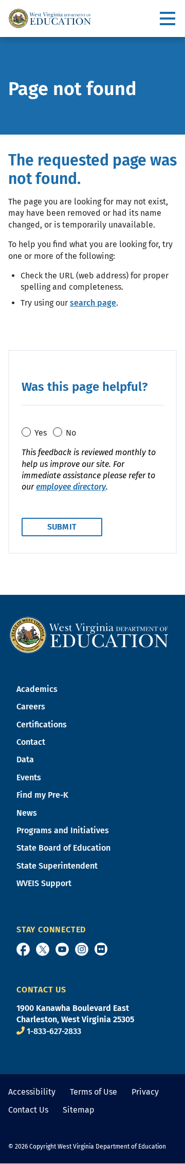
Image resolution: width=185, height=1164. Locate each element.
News (26, 813)
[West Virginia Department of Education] (49, 18)
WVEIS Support (43, 883)
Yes (40, 433)
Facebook (23, 949)
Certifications (41, 724)
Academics (37, 689)
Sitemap (79, 1110)
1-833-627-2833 (54, 1031)
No (71, 433)
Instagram (81, 949)
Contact (30, 742)
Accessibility (31, 1092)
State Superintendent (57, 866)
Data (25, 759)
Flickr (101, 949)
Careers (30, 706)
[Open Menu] (168, 18)
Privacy (145, 1092)
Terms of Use (93, 1092)
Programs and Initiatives (62, 830)
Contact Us (28, 1110)
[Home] (89, 635)
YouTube (62, 949)
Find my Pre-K (42, 795)
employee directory (71, 487)
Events (28, 777)
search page (93, 303)
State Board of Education (63, 848)
